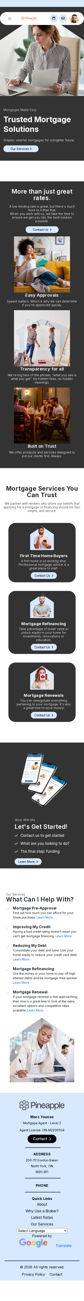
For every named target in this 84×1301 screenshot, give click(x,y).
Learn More (45, 917)
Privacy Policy (33, 1274)
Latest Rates (42, 1217)
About (42, 1204)
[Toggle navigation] (9, 18)
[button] (44, 575)
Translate (64, 1246)
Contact (56, 1274)
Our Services (42, 1224)
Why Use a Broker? (42, 1211)
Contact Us (41, 229)
